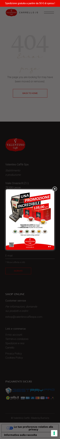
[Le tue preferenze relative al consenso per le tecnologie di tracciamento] (54, 433)
